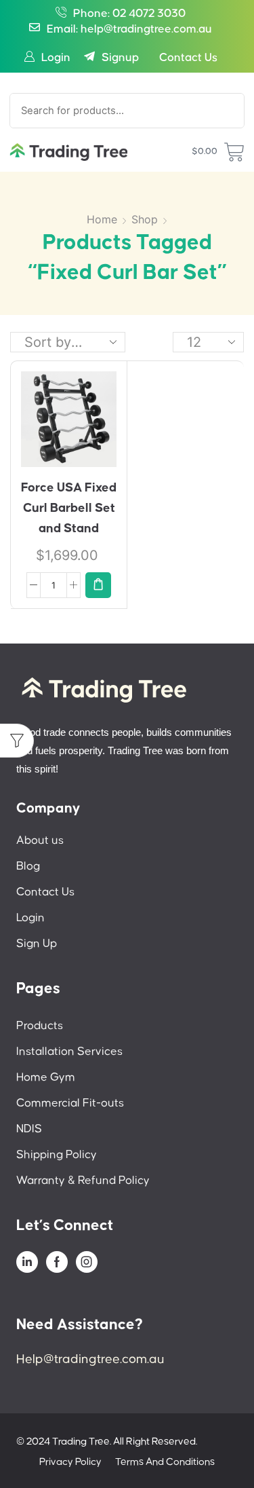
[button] (98, 585)
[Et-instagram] (87, 1262)
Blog (28, 866)
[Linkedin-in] (27, 1262)
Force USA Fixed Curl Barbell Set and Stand (69, 508)
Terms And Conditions (165, 1462)
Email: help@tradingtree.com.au (129, 29)
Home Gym (45, 1077)
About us (40, 841)
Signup (120, 58)
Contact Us (188, 58)
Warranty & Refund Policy (83, 1181)
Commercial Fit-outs (70, 1103)
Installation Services (69, 1052)
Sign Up (36, 944)
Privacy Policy (70, 1462)
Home (102, 219)
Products (39, 1026)
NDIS (29, 1129)
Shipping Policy (56, 1155)
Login (55, 58)
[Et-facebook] (57, 1262)
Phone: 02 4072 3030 (129, 14)
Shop (144, 219)
